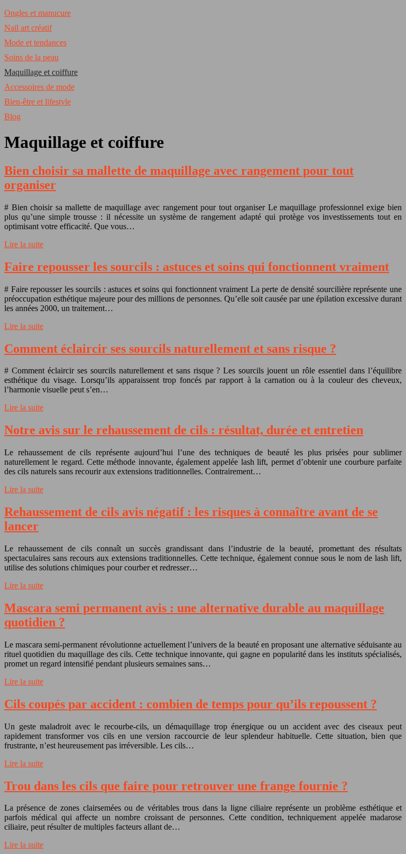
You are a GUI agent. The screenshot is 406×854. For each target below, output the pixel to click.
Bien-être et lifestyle (37, 101)
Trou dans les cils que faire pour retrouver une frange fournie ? (176, 786)
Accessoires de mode (39, 86)
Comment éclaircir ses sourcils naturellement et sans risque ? (170, 348)
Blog (12, 116)
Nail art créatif (28, 27)
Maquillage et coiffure (41, 72)
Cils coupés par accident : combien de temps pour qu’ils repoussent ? (190, 704)
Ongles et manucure (37, 12)
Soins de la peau (31, 57)
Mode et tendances (35, 42)
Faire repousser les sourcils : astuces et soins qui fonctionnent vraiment (196, 267)
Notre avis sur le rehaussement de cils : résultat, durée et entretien (183, 430)
